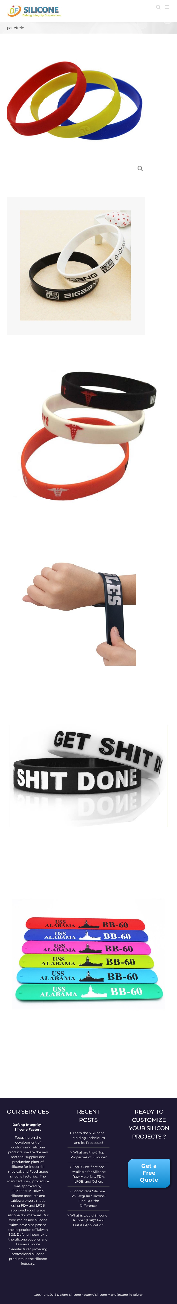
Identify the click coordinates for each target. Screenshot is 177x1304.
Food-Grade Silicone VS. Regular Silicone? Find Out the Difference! (89, 1198)
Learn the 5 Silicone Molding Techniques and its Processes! (89, 1138)
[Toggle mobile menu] (167, 7)
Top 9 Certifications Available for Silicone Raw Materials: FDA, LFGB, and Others (89, 1174)
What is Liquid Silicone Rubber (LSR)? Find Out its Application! (88, 1220)
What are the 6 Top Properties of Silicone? (89, 1154)
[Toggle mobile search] (158, 7)
